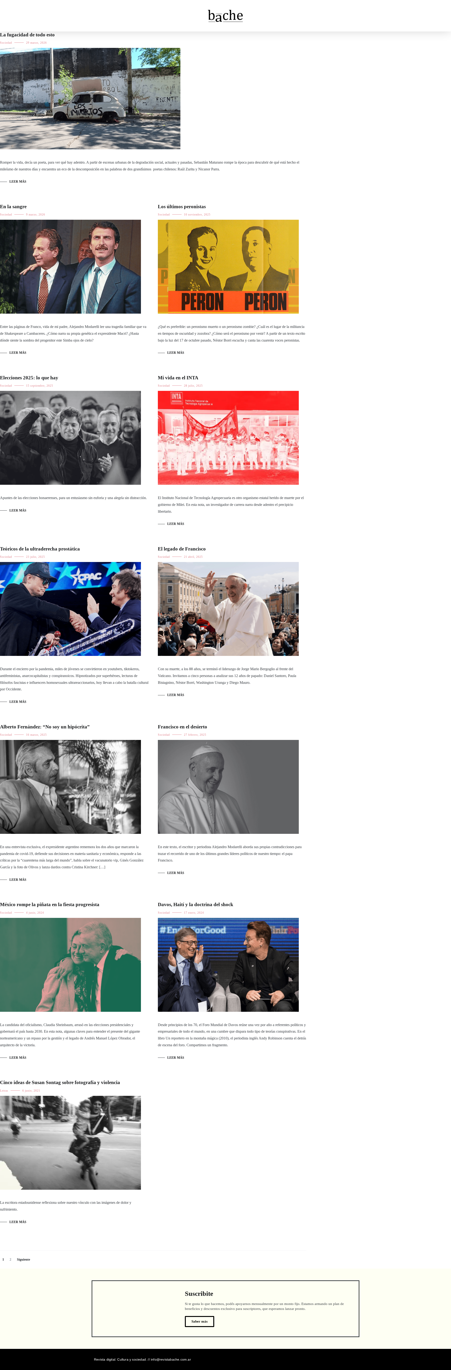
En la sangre (13, 206)
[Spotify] (355, 1359)
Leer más (17, 181)
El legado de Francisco (182, 549)
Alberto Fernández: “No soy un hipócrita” (45, 727)
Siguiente (23, 1259)
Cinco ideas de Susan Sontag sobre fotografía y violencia (60, 1082)
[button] (11, 15)
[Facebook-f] (345, 1359)
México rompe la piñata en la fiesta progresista (49, 904)
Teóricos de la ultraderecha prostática (40, 549)
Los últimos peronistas (182, 206)
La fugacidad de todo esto (27, 35)
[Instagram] (327, 1359)
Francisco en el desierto (182, 727)
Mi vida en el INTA (178, 378)
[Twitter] (336, 1359)
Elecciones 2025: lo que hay (29, 378)
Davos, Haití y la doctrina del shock (195, 904)
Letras (4, 1090)
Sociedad (6, 42)
